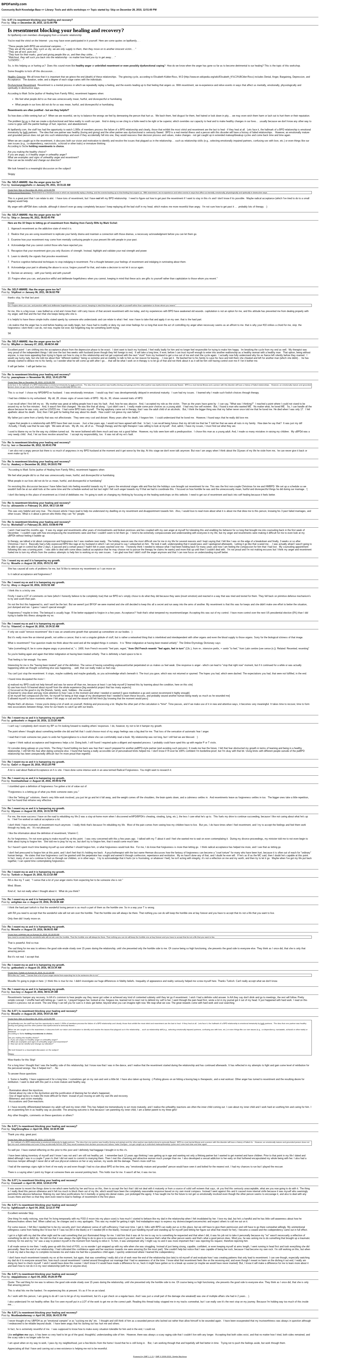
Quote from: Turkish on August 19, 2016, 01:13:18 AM (31, 973)
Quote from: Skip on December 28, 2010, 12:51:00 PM (31, 190)
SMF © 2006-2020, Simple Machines (171, 1356)
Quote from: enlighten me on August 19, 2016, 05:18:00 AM (33, 934)
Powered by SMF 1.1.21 (143, 1356)
